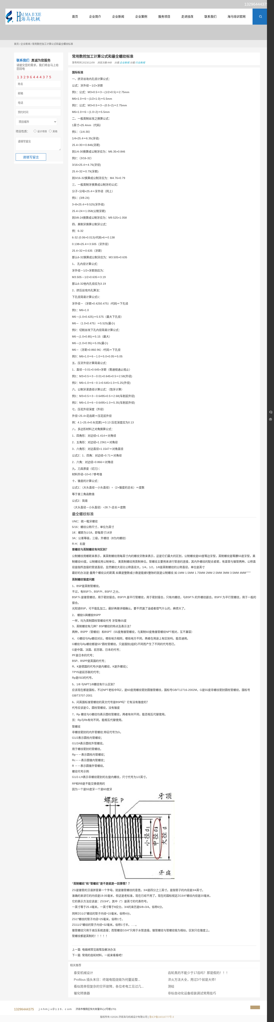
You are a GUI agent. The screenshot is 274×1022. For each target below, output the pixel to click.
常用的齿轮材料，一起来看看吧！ (103, 955)
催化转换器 (82, 993)
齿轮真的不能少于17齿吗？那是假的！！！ (198, 973)
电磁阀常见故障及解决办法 (99, 949)
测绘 (171, 986)
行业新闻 (140, 62)
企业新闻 (25, 44)
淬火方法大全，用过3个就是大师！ (193, 979)
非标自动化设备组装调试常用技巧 (192, 993)
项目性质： (23, 131)
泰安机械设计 (83, 973)
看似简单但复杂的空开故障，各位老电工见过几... (109, 986)
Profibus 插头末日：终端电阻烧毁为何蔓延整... (107, 979)
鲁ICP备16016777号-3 (161, 1017)
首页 (16, 44)
